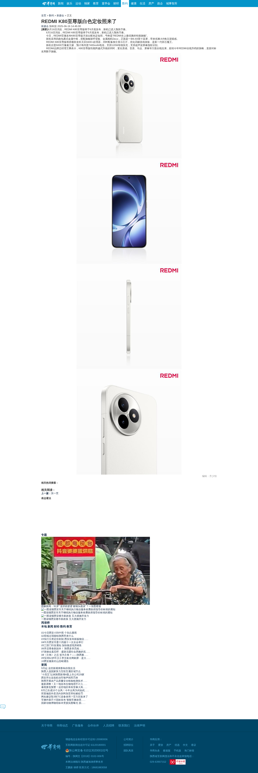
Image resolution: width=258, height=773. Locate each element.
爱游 (204, 10)
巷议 (193, 744)
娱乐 (69, 3)
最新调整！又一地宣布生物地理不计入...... (64, 684)
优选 (213, 10)
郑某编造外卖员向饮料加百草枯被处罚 (62, 693)
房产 (151, 3)
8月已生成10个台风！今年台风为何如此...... (65, 690)
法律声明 (139, 725)
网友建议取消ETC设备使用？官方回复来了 (64, 696)
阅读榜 (45, 622)
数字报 (185, 10)
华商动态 (62, 725)
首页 (43, 15)
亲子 (152, 744)
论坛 (175, 10)
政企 (160, 3)
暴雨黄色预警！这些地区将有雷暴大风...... (64, 687)
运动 (78, 3)
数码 (125, 3)
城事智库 (171, 3)
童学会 (106, 3)
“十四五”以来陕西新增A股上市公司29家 (62, 674)
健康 (134, 3)
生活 (142, 3)
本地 (44, 626)
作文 (185, 744)
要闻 (44, 664)
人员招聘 (108, 725)
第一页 (49, 493)
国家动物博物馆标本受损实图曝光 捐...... (63, 703)
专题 (44, 534)
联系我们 (124, 725)
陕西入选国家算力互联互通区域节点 (61, 671)
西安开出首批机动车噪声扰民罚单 (59, 677)
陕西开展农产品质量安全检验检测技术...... (64, 680)
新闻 (61, 3)
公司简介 (128, 739)
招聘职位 (128, 744)
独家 (87, 3)
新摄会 (60, 15)
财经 (116, 3)
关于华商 (46, 725)
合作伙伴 (93, 725)
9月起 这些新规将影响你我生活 (58, 668)
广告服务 (77, 725)
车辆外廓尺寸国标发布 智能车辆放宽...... (63, 699)
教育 (96, 3)
